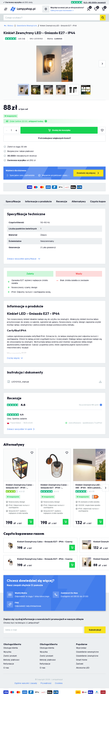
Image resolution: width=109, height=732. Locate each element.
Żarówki (79, 663)
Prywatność (46, 683)
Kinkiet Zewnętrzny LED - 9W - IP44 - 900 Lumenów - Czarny (89, 486)
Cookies (59, 683)
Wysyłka (7, 652)
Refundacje (8, 663)
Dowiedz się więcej (86, 173)
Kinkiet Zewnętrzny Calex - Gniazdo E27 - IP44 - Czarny (19, 486)
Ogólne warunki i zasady (25, 683)
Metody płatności (11, 660)
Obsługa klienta (10, 648)
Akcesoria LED (82, 667)
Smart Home (81, 660)
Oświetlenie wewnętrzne (27, 26)
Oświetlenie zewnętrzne (87, 656)
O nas (6, 667)
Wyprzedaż (81, 648)
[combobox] (51, 17)
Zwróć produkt (10, 656)
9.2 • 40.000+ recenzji (95, 2)
